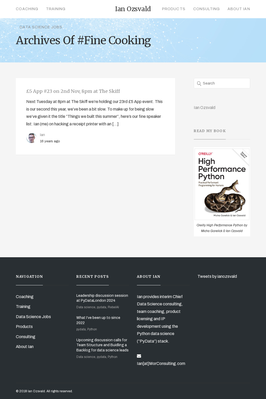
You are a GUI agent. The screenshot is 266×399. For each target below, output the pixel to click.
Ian (42, 135)
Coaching (27, 9)
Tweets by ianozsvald (217, 276)
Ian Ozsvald (204, 107)
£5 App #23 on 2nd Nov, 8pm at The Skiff (73, 91)
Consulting (206, 9)
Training (55, 9)
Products (173, 9)
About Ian (239, 9)
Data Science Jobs (41, 27)
